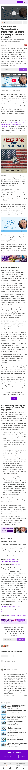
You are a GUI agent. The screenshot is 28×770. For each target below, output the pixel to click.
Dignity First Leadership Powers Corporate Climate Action (15, 727)
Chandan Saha (7, 669)
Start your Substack (11, 765)
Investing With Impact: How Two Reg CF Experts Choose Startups (16, 711)
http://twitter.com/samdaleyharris (10, 606)
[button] (4, 13)
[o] (3, 707)
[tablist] (7, 656)
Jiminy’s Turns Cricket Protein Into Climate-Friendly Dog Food (16, 705)
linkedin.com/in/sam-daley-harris (16, 615)
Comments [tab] (4, 656)
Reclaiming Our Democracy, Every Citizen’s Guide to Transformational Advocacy (12, 124)
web (24, 58)
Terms (17, 763)
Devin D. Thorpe (4, 44)
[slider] (12, 18)
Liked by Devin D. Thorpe (10, 671)
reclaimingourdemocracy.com (9, 561)
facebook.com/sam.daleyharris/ (10, 612)
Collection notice (22, 763)
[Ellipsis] (26, 669)
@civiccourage (16, 564)
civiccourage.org (11, 559)
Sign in (25, 2)
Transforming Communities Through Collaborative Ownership (17, 744)
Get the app (19, 765)
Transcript (18, 22)
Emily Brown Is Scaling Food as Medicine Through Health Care (15, 722)
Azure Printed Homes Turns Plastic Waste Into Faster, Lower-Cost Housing (16, 716)
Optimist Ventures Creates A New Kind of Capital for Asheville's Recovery (16, 738)
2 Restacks (15, 646)
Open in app (7, 22)
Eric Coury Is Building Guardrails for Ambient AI (16, 733)
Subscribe (19, 2)
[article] (14, 706)
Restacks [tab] (11, 656)
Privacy (13, 763)
